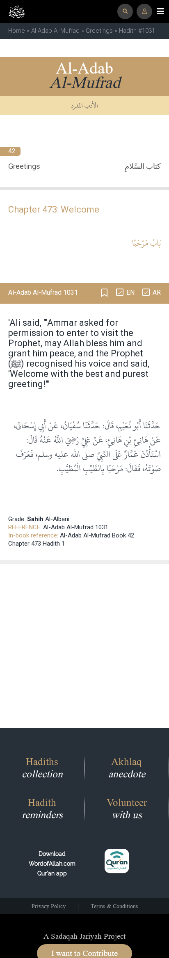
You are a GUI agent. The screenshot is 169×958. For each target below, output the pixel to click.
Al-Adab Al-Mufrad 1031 (75, 527)
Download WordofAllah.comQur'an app (52, 864)
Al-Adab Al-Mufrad (55, 30)
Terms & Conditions (114, 906)
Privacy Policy (49, 906)
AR (157, 292)
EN (130, 292)
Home (16, 30)
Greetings (99, 30)
